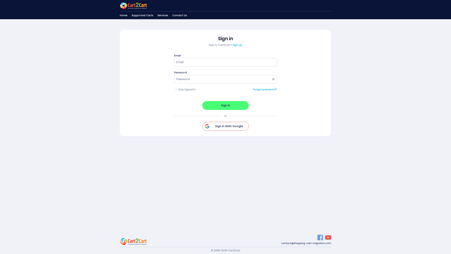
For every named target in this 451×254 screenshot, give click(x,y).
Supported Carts (142, 15)
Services (162, 15)
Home (123, 15)
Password (180, 72)
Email (177, 55)
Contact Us (179, 15)
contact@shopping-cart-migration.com (306, 243)
